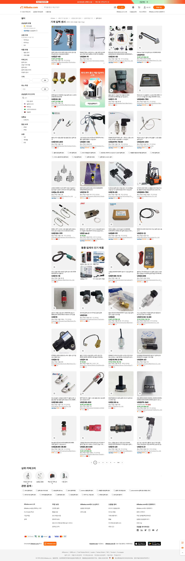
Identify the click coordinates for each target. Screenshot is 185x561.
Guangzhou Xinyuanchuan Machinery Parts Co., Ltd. (64, 321)
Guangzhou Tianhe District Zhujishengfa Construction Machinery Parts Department (92, 365)
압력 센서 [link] (99, 18)
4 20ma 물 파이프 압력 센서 (61, 157)
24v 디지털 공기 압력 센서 (89, 152)
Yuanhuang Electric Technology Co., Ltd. (149, 451)
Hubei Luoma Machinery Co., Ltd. (147, 196)
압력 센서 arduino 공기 (106, 157)
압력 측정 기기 (88, 18)
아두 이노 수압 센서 (89, 494)
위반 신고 (111, 526)
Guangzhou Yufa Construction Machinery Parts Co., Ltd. (121, 322)
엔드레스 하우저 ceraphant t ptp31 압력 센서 (113, 152)
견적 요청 (83, 512)
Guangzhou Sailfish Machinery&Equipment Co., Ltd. (121, 451)
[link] (182, 542)
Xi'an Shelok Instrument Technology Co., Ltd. (92, 146)
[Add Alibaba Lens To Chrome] (50, 544)
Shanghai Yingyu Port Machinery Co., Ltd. (149, 60)
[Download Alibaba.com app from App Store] (140, 544)
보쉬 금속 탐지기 (118, 494)
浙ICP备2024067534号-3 (141, 558)
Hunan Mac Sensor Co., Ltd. (145, 146)
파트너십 (139, 523)
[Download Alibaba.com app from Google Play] (154, 544)
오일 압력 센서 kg (57, 490)
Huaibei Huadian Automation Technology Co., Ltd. (64, 62)
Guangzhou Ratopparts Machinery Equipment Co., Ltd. (92, 196)
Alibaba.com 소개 (29, 504)
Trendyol (113, 552)
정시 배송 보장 (56, 515)
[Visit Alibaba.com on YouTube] (153, 530)
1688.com (73, 552)
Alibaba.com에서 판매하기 (144, 508)
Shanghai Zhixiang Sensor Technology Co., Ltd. (121, 365)
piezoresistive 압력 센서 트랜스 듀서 (140, 490)
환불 (109, 519)
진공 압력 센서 (74, 494)
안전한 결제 (55, 508)
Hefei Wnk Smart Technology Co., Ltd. (148, 237)
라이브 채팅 (112, 512)
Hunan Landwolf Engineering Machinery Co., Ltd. (64, 451)
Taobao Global (100, 552)
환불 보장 (55, 512)
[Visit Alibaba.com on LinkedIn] (141, 530)
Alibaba (53, 18)
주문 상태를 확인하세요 (144, 515)
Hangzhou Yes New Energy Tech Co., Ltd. (120, 60)
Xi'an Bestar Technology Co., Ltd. (61, 406)
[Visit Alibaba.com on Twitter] (145, 530)
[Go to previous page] (91, 462)
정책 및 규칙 (56, 526)
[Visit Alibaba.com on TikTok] (157, 530)
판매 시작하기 (141, 512)
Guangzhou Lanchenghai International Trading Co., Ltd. (121, 280)
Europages (120, 552)
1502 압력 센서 (28, 490)
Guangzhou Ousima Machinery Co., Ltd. (148, 363)
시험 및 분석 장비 (76, 18)
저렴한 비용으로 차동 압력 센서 (138, 152)
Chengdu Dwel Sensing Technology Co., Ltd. (64, 237)
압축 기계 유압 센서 (121, 490)
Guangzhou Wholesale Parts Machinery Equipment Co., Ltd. (121, 103)
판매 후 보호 (56, 519)
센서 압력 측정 (72, 490)
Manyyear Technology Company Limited (92, 408)
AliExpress (65, 552)
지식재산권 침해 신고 (114, 523)
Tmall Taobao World (83, 552)
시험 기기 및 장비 (63, 18)
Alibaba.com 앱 (110, 543)
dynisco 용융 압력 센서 (87, 490)
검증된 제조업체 (85, 508)
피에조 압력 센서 (103, 494)
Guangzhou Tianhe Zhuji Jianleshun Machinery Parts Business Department (149, 103)
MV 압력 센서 (73, 152)
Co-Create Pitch (29, 512)
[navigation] (34, 240)
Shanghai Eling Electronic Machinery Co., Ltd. (64, 363)
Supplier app (94, 543)
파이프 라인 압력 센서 (30, 494)
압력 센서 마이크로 (43, 490)
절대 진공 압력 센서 (59, 152)
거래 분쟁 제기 (112, 515)
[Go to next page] (122, 462)
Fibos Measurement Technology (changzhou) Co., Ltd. (92, 60)
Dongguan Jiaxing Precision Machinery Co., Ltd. (92, 239)
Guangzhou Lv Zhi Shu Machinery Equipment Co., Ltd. (64, 105)
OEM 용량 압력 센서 (46, 494)
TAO (107, 552)
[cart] (139, 7)
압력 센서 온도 (91, 157)
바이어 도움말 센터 (114, 508)
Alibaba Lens (35, 543)
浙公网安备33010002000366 (124, 558)
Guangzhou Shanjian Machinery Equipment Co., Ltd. (92, 454)
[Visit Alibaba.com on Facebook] (138, 530)
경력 (25, 519)
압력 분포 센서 (61, 494)
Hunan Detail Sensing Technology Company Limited (64, 146)
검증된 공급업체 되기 (143, 519)
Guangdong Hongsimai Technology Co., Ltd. (121, 196)
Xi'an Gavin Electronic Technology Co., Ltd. (121, 146)
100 (118, 462)
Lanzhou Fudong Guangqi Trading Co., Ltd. (149, 410)
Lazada (92, 552)
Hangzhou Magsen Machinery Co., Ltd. (62, 280)
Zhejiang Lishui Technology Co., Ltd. (62, 196)
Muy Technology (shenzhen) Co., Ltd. (148, 322)
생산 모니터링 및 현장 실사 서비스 (62, 523)
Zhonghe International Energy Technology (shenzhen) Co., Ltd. (92, 319)
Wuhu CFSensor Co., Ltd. (115, 406)
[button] (115, 7)
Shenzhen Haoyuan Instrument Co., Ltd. (149, 280)
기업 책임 (27, 515)
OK (45, 80)
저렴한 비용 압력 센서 (104, 490)
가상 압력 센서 (78, 157)
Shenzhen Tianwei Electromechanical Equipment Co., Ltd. (121, 237)
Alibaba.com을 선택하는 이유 (32, 508)
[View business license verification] (110, 558)
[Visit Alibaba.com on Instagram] (149, 530)
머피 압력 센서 (156, 152)
